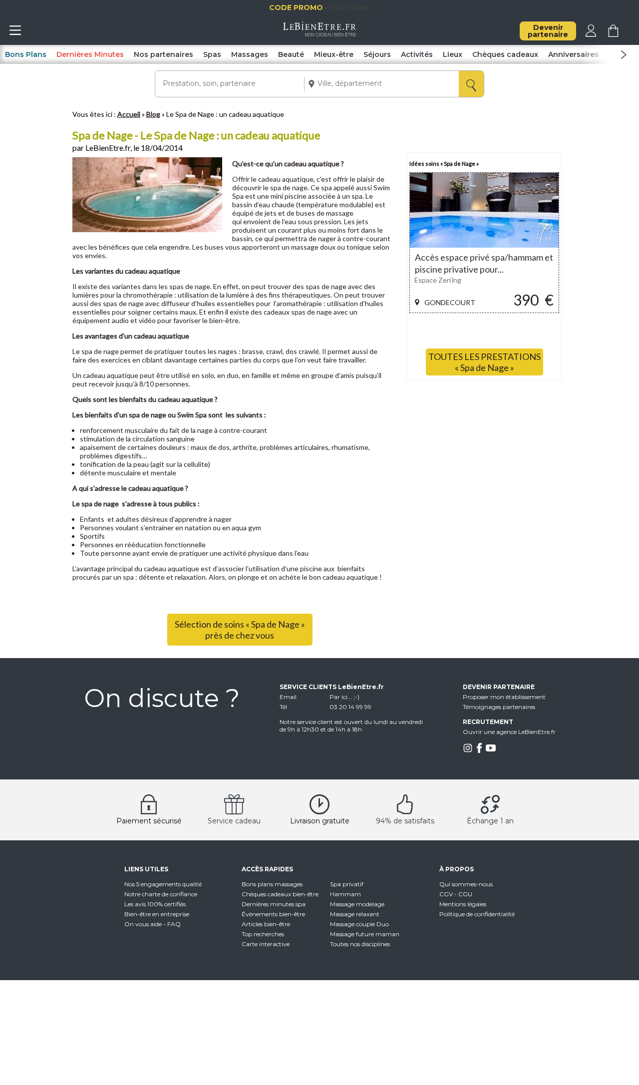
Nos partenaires (163, 54)
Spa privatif (346, 884)
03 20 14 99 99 (350, 707)
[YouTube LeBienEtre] (491, 750)
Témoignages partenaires (499, 707)
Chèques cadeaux (505, 54)
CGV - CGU (455, 894)
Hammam (345, 894)
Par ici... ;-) (344, 697)
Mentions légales (462, 904)
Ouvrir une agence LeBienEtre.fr (509, 731)
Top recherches (263, 934)
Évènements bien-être (273, 914)
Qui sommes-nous (466, 884)
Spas (212, 54)
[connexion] (591, 34)
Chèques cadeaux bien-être (280, 894)
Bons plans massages (272, 884)
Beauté (291, 54)
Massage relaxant (354, 914)
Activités (417, 54)
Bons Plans (25, 54)
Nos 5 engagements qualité (163, 884)
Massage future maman (364, 934)
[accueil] (319, 33)
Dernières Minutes (90, 54)
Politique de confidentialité (477, 914)
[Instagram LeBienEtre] (468, 750)
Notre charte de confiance (160, 894)
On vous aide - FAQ (152, 924)
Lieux (452, 54)
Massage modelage (357, 904)
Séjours (377, 54)
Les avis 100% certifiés (155, 904)
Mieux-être (333, 54)
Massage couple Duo (359, 924)
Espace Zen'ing (437, 280)
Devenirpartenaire (548, 31)
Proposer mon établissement (504, 697)
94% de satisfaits (405, 820)
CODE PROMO (344, 7)
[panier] (613, 34)
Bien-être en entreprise (156, 914)
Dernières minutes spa (274, 904)
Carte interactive (266, 944)
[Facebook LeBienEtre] (479, 750)
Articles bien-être (266, 924)
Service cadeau (234, 820)
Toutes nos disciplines (360, 944)
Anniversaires (573, 54)
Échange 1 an (490, 820)
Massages (249, 54)
